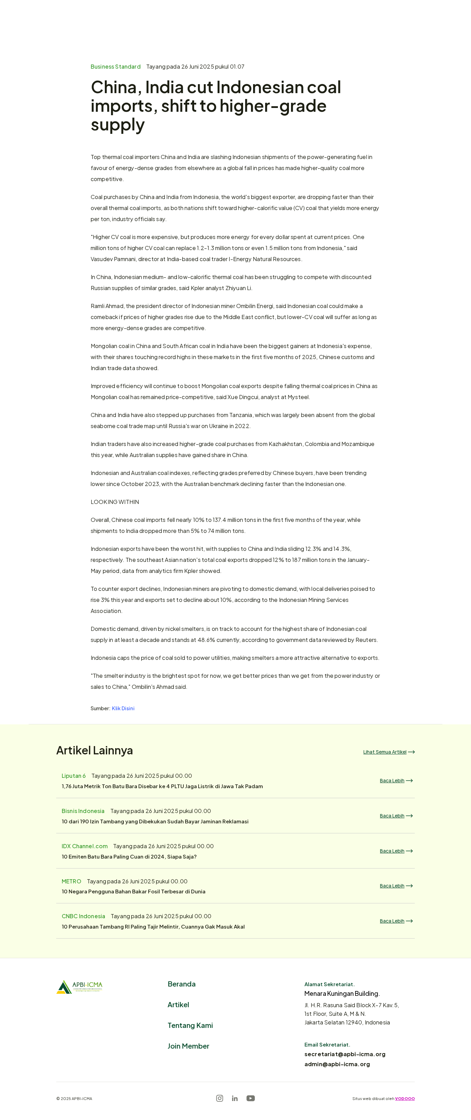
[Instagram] (219, 1098)
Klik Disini (123, 708)
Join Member (188, 1045)
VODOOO (405, 1098)
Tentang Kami (190, 1024)
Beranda (182, 983)
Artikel (178, 1004)
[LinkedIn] (235, 1098)
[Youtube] (250, 1098)
